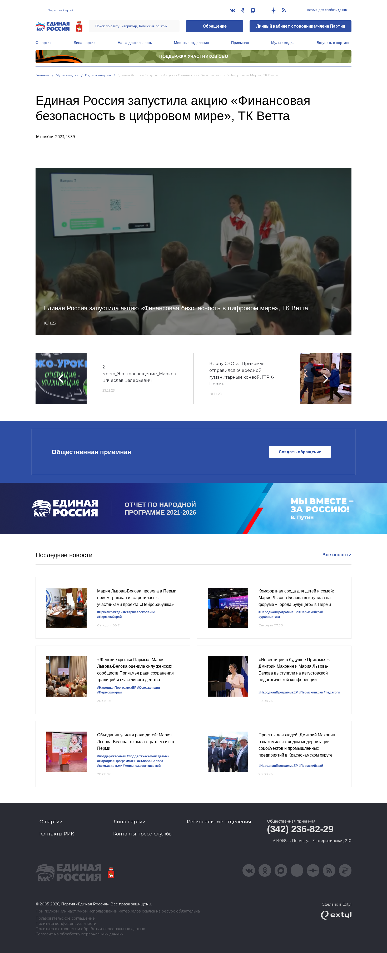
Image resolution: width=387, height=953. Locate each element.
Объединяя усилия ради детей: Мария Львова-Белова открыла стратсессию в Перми (135, 742)
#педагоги (332, 692)
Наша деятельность (135, 42)
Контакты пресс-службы (143, 834)
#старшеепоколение (139, 612)
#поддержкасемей (111, 756)
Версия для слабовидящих (327, 10)
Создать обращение (300, 451)
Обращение (215, 26)
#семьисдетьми (109, 766)
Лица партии (85, 42)
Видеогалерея (98, 75)
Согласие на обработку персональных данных (79, 934)
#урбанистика (269, 617)
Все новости (336, 554)
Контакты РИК (56, 834)
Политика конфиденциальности (66, 923)
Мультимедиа (283, 42)
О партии (44, 42)
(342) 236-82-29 (300, 829)
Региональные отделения (219, 822)
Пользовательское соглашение (65, 918)
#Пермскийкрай (109, 617)
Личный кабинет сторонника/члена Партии (300, 26)
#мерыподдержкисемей (142, 766)
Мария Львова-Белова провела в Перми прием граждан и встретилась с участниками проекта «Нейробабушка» (136, 598)
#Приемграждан (109, 612)
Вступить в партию (333, 42)
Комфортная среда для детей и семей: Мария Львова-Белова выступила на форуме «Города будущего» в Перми (296, 598)
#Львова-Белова (150, 761)
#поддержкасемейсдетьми (148, 756)
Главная (42, 75)
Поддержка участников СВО (193, 56)
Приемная (240, 42)
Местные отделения (191, 42)
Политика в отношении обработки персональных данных (90, 929)
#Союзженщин (148, 688)
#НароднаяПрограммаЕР (278, 612)
